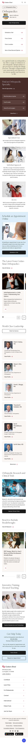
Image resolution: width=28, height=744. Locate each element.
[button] (14, 679)
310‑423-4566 (13, 639)
